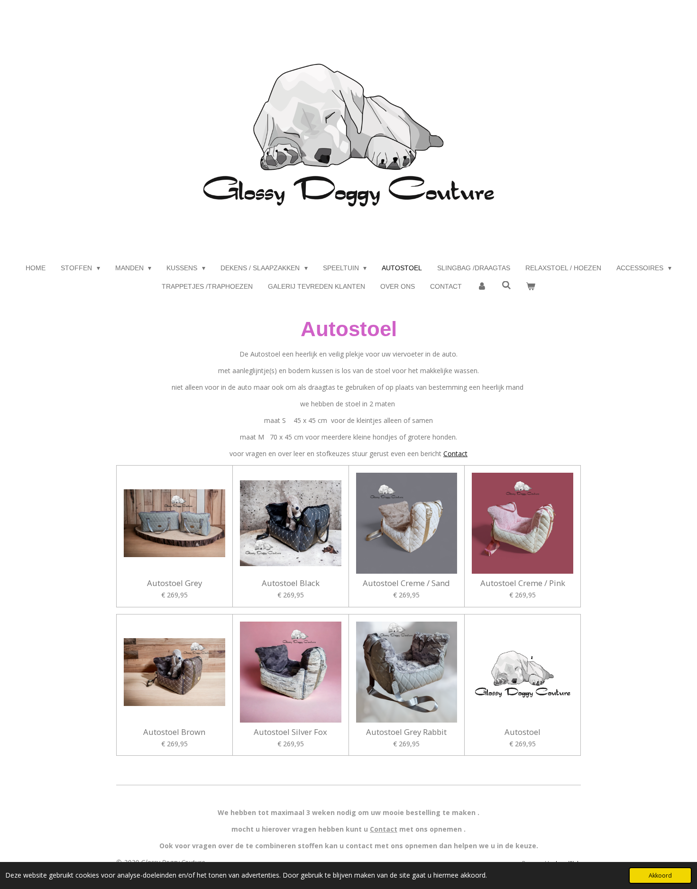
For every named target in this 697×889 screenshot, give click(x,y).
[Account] (482, 286)
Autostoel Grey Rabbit (406, 732)
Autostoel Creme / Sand (406, 583)
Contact (455, 453)
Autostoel (522, 732)
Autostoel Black (291, 583)
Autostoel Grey (174, 583)
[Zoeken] (506, 285)
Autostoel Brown (174, 732)
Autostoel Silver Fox (290, 732)
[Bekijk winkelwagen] (531, 286)
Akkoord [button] (660, 875)
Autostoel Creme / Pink (522, 583)
